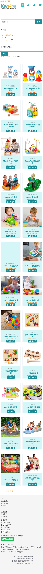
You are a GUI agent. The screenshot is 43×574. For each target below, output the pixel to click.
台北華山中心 (5, 522)
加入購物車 (10, 95)
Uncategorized (6, 40)
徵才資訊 (4, 516)
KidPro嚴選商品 (6, 35)
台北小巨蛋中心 (6, 525)
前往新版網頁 (6, 1)
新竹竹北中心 (5, 529)
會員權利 (4, 505)
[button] (22, 5)
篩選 (4, 54)
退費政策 (4, 512)
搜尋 (38, 22)
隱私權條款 (4, 503)
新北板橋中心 (5, 527)
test (2, 37)
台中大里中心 (5, 532)
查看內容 (11, 377)
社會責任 (4, 514)
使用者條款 (4, 501)
